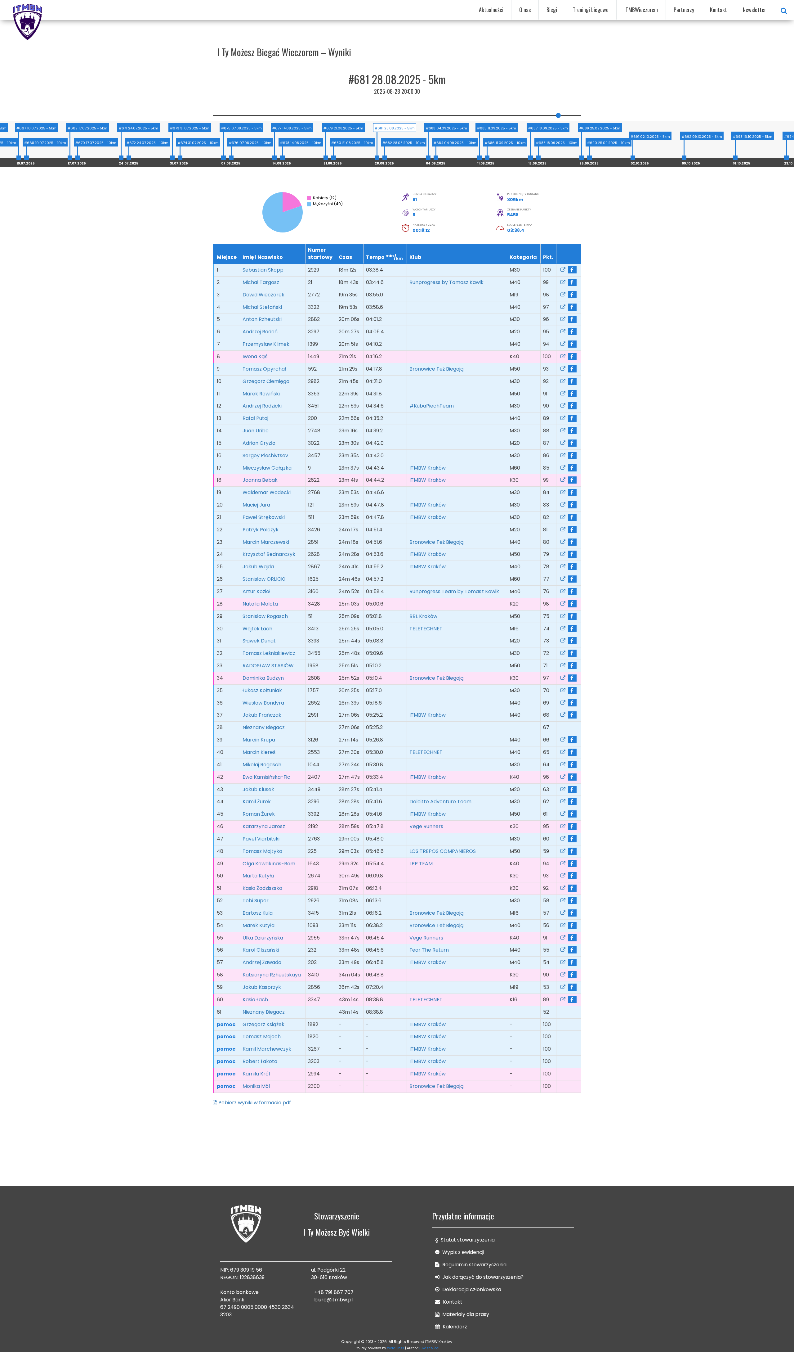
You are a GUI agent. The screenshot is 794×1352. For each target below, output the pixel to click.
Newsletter (754, 10)
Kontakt (718, 10)
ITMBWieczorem (641, 10)
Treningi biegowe (591, 10)
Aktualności (491, 10)
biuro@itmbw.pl (333, 1299)
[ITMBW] (28, 21)
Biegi (551, 10)
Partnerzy (684, 10)
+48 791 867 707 (334, 1292)
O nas (525, 10)
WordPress (395, 1348)
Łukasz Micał (429, 1348)
